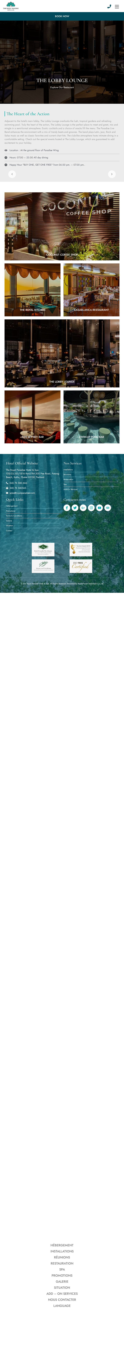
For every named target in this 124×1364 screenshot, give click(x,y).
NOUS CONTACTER (62, 1299)
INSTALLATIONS (62, 1251)
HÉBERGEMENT (62, 1245)
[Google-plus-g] (83, 507)
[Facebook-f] (67, 507)
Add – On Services (62, 1293)
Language (62, 1306)
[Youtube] (99, 507)
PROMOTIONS (62, 1275)
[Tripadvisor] (107, 507)
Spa (62, 1269)
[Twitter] (75, 507)
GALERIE (62, 1281)
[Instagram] (91, 507)
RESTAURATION (62, 1263)
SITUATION (62, 1287)
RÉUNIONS (62, 1257)
